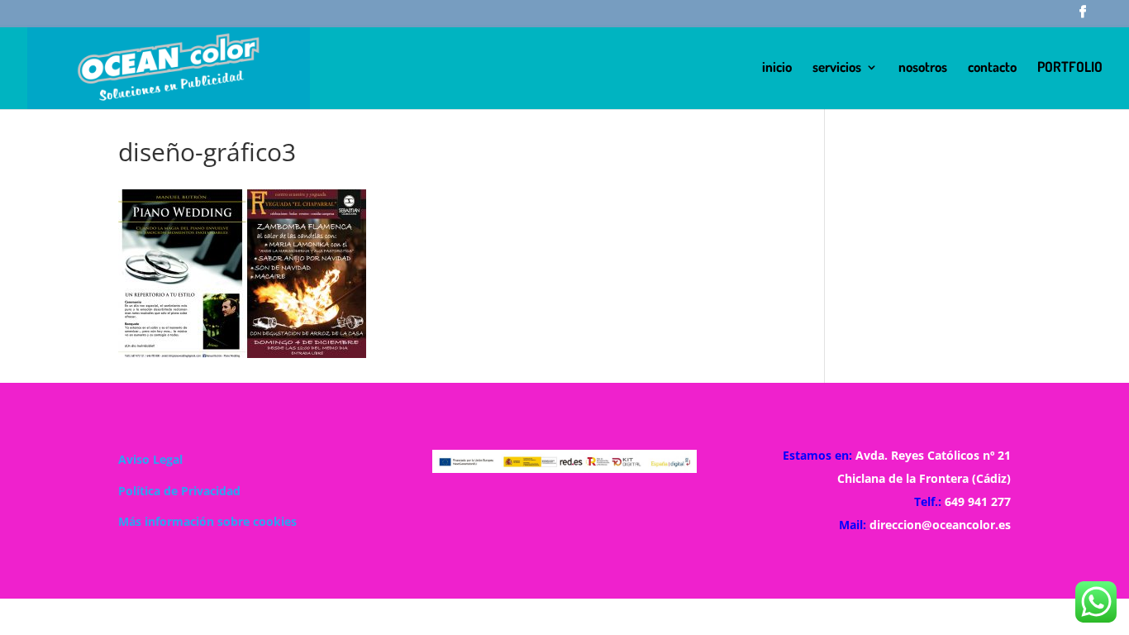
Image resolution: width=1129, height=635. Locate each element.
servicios (836, 68)
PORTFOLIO (1070, 68)
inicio (777, 68)
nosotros (922, 68)
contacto (992, 68)
